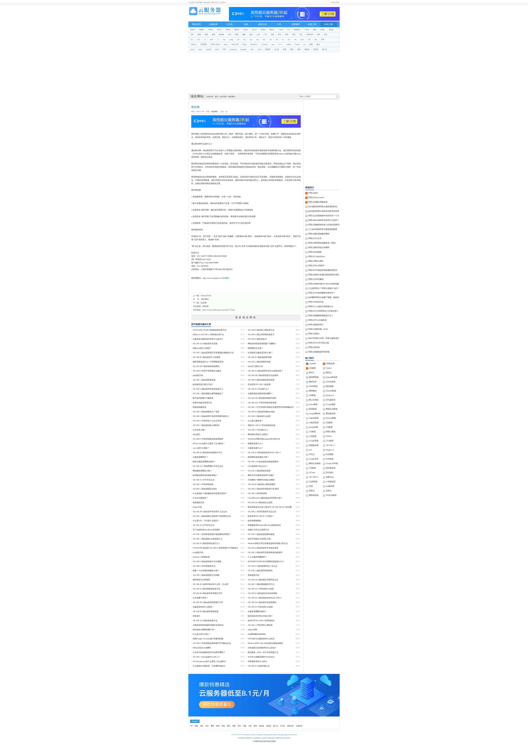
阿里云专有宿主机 (316, 302)
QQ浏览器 (313, 482)
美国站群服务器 (199, 407)
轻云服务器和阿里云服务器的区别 (322, 207)
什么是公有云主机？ (201, 634)
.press (302, 39)
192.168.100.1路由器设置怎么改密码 (263, 375)
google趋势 (313, 427)
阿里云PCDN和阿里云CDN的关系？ (323, 311)
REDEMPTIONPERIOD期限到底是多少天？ (266, 562)
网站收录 (271, 738)
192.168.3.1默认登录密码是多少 (261, 334)
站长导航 (223, 97)
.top (224, 39)
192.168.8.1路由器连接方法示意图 (207, 562)
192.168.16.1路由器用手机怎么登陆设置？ (265, 371)
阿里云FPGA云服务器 (317, 320)
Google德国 (330, 404)
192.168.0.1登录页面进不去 (204, 566)
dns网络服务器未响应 (257, 634)
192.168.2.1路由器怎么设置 (259, 416)
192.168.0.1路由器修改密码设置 (261, 380)
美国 (213, 34)
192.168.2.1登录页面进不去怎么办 (262, 512)
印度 (236, 34)
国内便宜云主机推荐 (201, 580)
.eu (283, 39)
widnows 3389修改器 (201, 557)
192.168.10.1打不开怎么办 (204, 525)
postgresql (233, 49)
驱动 (228, 726)
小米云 (306, 30)
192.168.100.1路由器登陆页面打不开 (208, 602)
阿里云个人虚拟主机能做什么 (320, 306)
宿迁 (279, 34)
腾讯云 (236, 30)
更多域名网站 (246, 317)
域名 (246, 24)
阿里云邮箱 (331, 432)
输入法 (324, 49)
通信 (318, 44)
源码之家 (279, 738)
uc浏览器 (313, 436)
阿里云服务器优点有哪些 (318, 247)
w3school (264, 44)
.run (288, 39)
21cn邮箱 (329, 441)
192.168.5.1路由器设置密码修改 (261, 534)
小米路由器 (331, 482)
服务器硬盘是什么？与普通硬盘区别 (208, 362)
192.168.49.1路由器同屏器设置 (205, 611)
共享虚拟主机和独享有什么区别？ (262, 648)
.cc (218, 39)
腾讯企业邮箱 (315, 463)
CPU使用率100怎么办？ (258, 466)
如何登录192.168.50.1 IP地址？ (261, 516)
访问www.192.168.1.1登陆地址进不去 (208, 334)
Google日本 (313, 459)
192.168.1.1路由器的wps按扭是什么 (207, 539)
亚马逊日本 (331, 400)
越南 (243, 34)
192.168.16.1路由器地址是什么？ (206, 543)
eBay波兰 (196, 434)
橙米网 (205, 306)
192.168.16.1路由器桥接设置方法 (206, 589)
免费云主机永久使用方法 (258, 530)
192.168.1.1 (330, 445)
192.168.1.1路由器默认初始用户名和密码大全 (212, 516)
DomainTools (206, 296)
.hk (277, 39)
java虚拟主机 (198, 552)
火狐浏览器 (314, 423)
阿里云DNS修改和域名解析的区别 (322, 270)
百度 (311, 486)
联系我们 (248, 738)
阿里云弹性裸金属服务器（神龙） (322, 243)
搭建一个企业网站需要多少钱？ (206, 571)
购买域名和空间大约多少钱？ (260, 616)
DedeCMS (235, 44)
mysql (192, 49)
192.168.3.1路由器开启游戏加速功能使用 (265, 552)
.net (238, 39)
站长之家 (328, 24)
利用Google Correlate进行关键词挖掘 (208, 639)
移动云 (331, 30)
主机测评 (222, 2)
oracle (217, 49)
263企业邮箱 (331, 495)
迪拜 (251, 34)
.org (257, 39)
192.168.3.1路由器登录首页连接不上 (208, 389)
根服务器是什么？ (255, 443)
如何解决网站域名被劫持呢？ (205, 475)
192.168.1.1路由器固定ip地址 (205, 489)
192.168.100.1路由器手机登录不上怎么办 (210, 512)
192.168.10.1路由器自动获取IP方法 (207, 453)
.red (295, 39)
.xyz (250, 39)
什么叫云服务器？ (200, 498)
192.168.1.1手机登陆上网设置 (260, 625)
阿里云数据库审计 (316, 325)
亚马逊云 (330, 472)
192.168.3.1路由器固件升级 (259, 362)
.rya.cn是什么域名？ (201, 448)
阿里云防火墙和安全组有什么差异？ (323, 220)
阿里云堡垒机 (314, 347)
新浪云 (263, 30)
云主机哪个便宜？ (200, 598)
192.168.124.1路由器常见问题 (205, 344)
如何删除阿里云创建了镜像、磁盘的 (323, 297)
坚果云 (228, 30)
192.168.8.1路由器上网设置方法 (261, 330)
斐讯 (299, 49)
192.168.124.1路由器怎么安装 (260, 502)
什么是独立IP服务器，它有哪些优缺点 (209, 666)
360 (191, 726)
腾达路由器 (331, 413)
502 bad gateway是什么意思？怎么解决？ (210, 661)
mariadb (208, 49)
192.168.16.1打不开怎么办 (204, 480)
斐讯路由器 (331, 468)
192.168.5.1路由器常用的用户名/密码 (263, 489)
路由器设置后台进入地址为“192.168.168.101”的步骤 (270, 507)
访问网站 (225, 278)
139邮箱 (329, 427)
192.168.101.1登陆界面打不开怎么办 (208, 466)
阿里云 (192, 30)
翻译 (212, 726)
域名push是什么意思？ (202, 348)
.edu (263, 39)
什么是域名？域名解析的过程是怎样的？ (210, 493)
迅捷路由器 (314, 445)
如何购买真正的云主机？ (203, 384)
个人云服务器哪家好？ (257, 557)
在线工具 (312, 24)
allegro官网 (252, 630)
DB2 (224, 49)
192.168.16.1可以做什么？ (259, 389)
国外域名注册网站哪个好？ (204, 630)
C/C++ (280, 44)
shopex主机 (197, 507)
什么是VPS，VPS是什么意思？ (206, 521)
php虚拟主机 (198, 375)
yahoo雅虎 (313, 404)
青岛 (293, 34)
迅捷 (284, 49)
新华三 (312, 373)
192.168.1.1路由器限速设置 (204, 380)
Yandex (329, 368)
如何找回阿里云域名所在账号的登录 (323, 211)
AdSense (193, 44)
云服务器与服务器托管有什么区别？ (208, 339)
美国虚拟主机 (198, 502)
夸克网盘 (330, 454)
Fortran (297, 44)
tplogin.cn (330, 395)
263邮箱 (312, 368)
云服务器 (299, 726)
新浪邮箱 (313, 409)
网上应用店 (314, 400)
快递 (223, 726)
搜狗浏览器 (314, 495)
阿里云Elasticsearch (316, 197)
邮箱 (217, 726)
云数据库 (295, 24)
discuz (226, 44)
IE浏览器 (330, 459)
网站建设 (199, 2)
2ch (310, 450)
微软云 (272, 30)
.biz (191, 39)
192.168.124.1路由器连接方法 (205, 621)
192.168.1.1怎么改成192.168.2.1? (206, 657)
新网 (314, 30)
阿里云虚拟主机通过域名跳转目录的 (323, 275)
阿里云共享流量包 (316, 279)
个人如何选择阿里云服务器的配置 (322, 229)
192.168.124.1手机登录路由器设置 (262, 403)
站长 (325, 34)
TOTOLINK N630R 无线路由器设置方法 (209, 330)
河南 (272, 34)
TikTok (329, 436)
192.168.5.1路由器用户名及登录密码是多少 (211, 416)
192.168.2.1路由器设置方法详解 (206, 575)
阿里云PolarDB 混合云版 (318, 343)
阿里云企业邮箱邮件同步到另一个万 (323, 216)
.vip (244, 39)
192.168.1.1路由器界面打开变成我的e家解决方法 (213, 353)
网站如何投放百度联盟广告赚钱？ (262, 344)
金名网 (204, 303)
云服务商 (213, 24)
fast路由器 (330, 486)
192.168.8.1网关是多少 (257, 339)
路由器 (306, 49)
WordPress (253, 44)
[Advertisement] (264, 72)
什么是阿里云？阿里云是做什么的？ (323, 288)
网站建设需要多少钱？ (202, 471)
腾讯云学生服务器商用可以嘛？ (261, 475)
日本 (192, 34)
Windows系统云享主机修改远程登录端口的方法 (268, 543)
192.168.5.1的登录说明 (257, 493)
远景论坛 (330, 477)
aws (288, 30)
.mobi (211, 39)
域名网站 (231, 97)
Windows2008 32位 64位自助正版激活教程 (265, 643)
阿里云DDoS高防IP (316, 266)
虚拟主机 (262, 24)
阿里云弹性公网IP (316, 261)
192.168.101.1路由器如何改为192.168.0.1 (265, 598)
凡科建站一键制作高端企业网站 (261, 480)
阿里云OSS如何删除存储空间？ (321, 293)
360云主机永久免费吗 (202, 648)
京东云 (245, 30)
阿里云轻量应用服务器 (318, 202)
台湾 (229, 34)
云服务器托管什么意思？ (203, 607)
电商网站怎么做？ (255, 348)
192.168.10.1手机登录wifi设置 (260, 607)
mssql (200, 49)
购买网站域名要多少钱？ (258, 457)
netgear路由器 (331, 377)
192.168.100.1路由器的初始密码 (206, 366)
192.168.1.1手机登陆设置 (203, 484)
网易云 (201, 30)
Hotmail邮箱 (331, 418)
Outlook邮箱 (331, 391)
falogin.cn (330, 450)
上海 (258, 34)
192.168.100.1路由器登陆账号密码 (262, 398)
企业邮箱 (191, 2)
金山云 (254, 30)
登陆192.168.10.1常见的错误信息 (261, 425)
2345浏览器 (331, 382)
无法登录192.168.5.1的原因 (259, 384)
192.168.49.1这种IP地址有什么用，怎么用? (211, 584)
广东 (265, 34)
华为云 (219, 30)
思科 (239, 726)
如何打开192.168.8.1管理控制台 (261, 621)
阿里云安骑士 (314, 334)
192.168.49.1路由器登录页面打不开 (207, 593)
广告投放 (241, 738)
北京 (301, 34)
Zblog (244, 44)
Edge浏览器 (314, 418)
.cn (205, 39)
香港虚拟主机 (253, 575)
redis (252, 49)
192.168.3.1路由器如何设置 (259, 471)
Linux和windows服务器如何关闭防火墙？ (265, 498)
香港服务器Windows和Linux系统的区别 (264, 525)
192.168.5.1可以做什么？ (258, 430)
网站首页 (196, 24)
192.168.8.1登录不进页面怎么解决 (207, 371)
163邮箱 (312, 432)
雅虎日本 (313, 382)
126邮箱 (312, 468)
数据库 (267, 49)
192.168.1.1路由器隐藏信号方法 (261, 584)
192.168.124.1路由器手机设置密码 (262, 602)
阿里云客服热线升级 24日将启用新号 (324, 225)
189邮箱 (312, 395)
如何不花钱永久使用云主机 (259, 539)
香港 (199, 34)
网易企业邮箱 (331, 409)
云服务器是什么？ (255, 448)
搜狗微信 (313, 391)
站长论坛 (287, 738)
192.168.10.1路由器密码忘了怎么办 (262, 566)
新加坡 (221, 34)
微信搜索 (330, 386)
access (259, 49)
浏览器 (315, 49)
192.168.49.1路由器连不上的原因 (206, 357)
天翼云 (322, 30)
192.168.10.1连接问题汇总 (259, 666)
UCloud (312, 472)
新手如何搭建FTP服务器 (203, 398)
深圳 (286, 34)
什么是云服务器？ (255, 421)
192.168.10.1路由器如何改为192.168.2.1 (264, 453)
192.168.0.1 (313, 477)
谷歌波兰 (196, 616)
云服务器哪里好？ (200, 457)
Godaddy (312, 364)
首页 (216, 97)
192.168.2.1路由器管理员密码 (260, 571)
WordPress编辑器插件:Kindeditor (261, 657)
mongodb (243, 49)
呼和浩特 (309, 34)
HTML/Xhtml (215, 44)
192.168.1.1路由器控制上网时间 (206, 425)
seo (304, 44)
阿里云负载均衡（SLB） (318, 329)
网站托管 (214, 2)
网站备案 (207, 2)
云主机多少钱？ (199, 430)
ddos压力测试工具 (255, 366)
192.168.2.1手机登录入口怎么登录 (207, 421)
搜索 (311, 44)
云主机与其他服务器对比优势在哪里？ (209, 652)
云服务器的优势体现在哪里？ (260, 394)
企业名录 (264, 738)
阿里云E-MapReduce (316, 256)
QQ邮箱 (329, 423)
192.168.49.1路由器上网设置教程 (261, 484)
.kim (315, 39)
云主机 (229, 24)
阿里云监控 (313, 193)
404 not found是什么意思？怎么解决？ (209, 443)
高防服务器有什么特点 (257, 661)
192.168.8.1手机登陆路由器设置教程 (208, 439)
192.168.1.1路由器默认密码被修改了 (208, 394)
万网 (322, 39)
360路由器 (330, 364)
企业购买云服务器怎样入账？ (260, 353)
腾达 (291, 49)
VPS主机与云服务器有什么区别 (261, 639)
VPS (279, 24)
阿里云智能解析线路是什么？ (320, 316)
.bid (309, 39)
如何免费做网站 (254, 521)
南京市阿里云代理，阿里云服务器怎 (323, 338)
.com (198, 39)
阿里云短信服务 (315, 252)
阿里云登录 (335, 2)
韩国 (206, 34)
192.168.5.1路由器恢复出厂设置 (206, 412)
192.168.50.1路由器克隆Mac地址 (261, 412)
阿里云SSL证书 (314, 238)
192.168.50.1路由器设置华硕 (260, 357)
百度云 (210, 30)
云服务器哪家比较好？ (257, 611)
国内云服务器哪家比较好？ (204, 462)
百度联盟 (203, 44)
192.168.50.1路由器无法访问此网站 (262, 593)
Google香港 (313, 441)
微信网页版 (314, 377)
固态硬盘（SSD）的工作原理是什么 (263, 652)
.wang (231, 39)
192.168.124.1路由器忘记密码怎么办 (263, 580)
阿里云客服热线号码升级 (318, 352)
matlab (289, 44)
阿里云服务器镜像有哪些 (318, 234)
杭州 (318, 34)
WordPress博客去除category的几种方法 (264, 439)
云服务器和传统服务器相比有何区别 (208, 625)
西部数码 (297, 30)
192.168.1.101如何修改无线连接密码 (263, 462)
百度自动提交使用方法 (202, 403)
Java (272, 44)
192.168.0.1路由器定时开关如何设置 (263, 548)
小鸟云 (280, 30)
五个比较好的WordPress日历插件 (206, 530)
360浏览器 (313, 386)
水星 (250, 726)
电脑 (234, 726)
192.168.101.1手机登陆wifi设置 (261, 589)
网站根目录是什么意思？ (258, 434)
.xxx (270, 39)
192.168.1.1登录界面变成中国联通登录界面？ (212, 534)
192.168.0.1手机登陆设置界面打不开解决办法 (212, 643)
